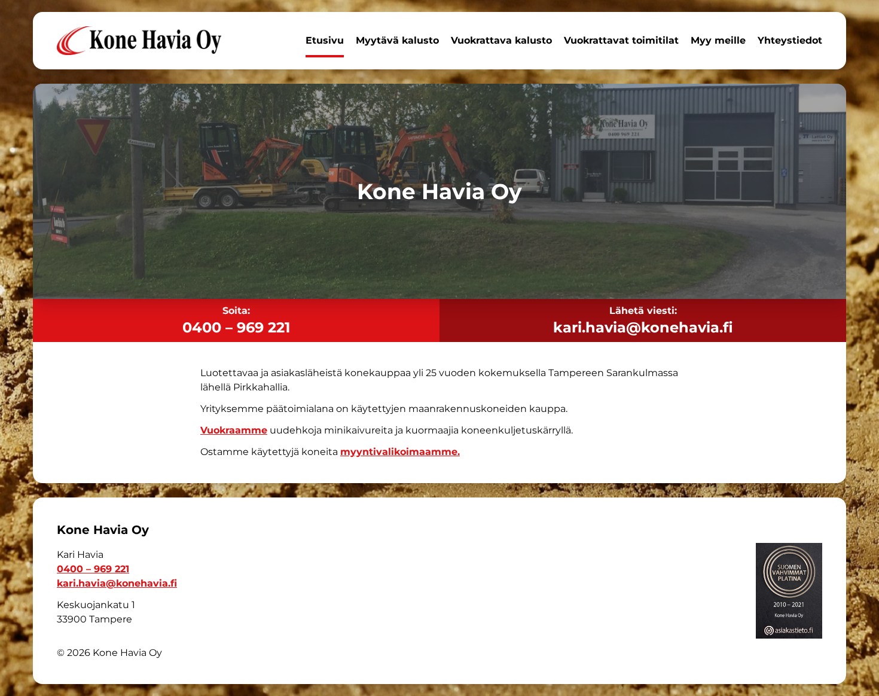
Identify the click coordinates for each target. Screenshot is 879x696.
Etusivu (325, 40)
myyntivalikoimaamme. (400, 451)
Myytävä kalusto (397, 40)
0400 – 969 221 (236, 327)
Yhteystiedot (790, 40)
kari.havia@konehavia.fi (643, 327)
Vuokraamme (233, 430)
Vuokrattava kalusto (501, 40)
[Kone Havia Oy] (139, 40)
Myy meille (718, 40)
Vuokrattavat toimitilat (621, 40)
